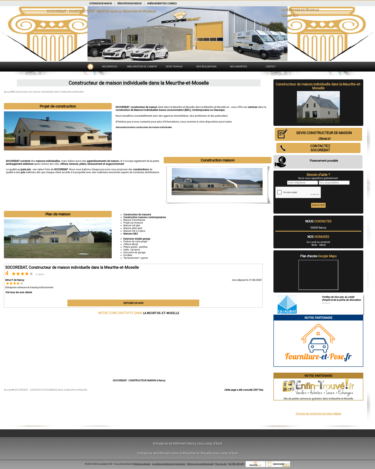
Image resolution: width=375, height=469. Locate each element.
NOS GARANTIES (238, 66)
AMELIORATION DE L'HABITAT (142, 66)
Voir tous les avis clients (18, 292)
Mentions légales (142, 463)
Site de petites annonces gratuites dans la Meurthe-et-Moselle (318, 398)
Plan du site (221, 463)
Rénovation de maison (129, 3)
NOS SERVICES (109, 66)
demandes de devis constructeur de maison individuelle (144, 127)
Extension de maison (100, 3)
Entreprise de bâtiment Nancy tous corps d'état (187, 443)
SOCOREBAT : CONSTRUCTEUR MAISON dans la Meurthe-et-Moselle (50, 389)
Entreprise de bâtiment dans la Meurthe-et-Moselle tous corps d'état (187, 453)
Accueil (8, 91)
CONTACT (271, 66)
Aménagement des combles (162, 3)
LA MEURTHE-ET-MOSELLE (161, 313)
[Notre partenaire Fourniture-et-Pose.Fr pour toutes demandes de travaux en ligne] (318, 364)
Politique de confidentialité (200, 463)
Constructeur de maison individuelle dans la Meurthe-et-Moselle (49, 91)
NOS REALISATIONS (206, 66)
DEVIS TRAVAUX (174, 66)
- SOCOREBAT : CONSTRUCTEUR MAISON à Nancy (138, 380)
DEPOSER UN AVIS (133, 303)
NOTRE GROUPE (236, 463)
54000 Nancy (318, 227)
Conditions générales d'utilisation (168, 463)
